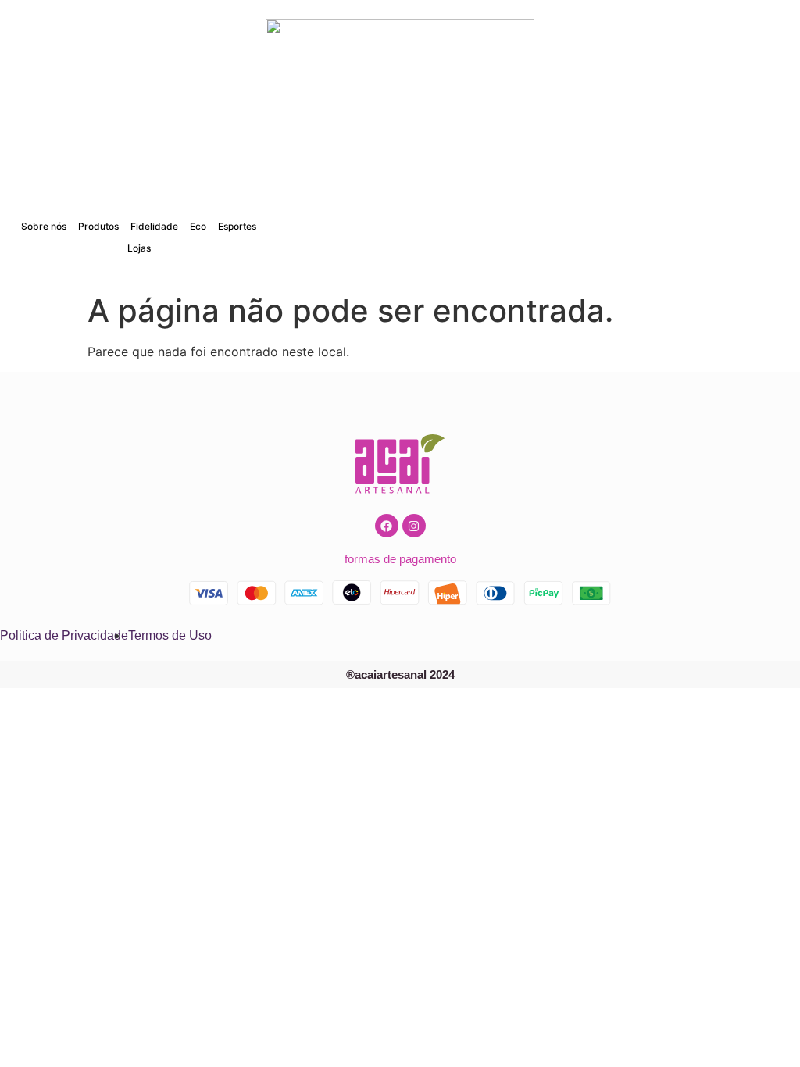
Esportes (237, 226)
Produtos (98, 226)
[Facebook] (386, 525)
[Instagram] (414, 525)
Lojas (139, 248)
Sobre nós (43, 226)
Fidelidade (154, 226)
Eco (198, 226)
